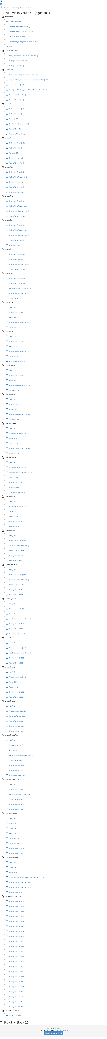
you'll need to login (62, 1030)
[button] (1, 2)
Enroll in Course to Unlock (53, 1033)
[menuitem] (1, 5)
